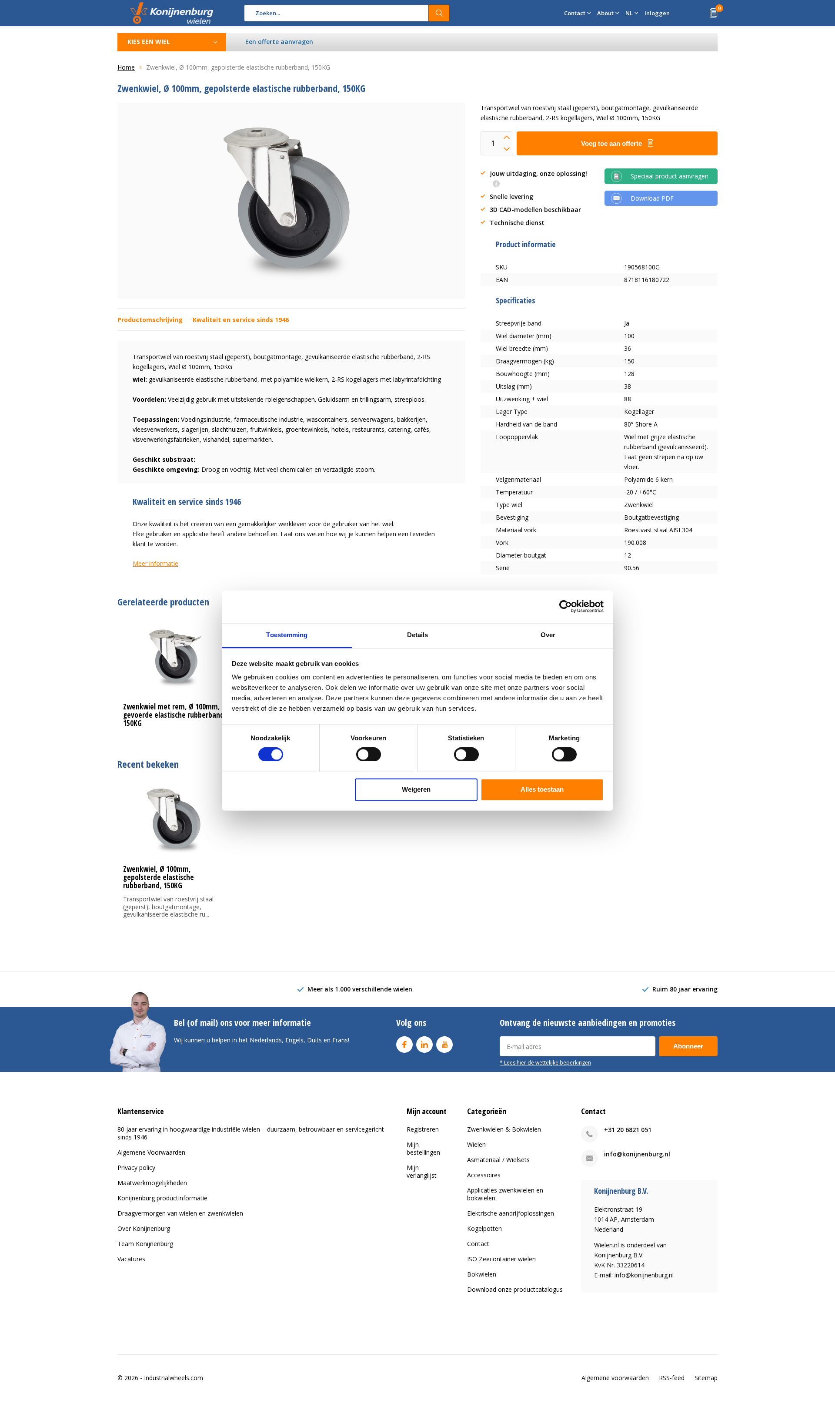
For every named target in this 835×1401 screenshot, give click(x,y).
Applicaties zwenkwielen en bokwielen (505, 1194)
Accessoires (484, 1175)
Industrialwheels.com (173, 1378)
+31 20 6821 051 (627, 1129)
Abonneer (688, 1046)
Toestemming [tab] (286, 634)
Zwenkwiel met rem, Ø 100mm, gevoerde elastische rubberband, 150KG (174, 715)
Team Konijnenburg (145, 1244)
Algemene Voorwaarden (151, 1152)
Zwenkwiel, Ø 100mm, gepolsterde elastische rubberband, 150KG (158, 877)
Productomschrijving (150, 320)
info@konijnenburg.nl (637, 1154)
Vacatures (131, 1259)
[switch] (368, 754)
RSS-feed (672, 1378)
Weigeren (416, 789)
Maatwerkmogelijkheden (152, 1183)
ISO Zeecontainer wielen (501, 1259)
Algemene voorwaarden (615, 1378)
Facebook (404, 1044)
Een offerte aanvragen (279, 41)
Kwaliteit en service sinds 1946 (241, 320)
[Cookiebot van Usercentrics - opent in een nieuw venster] (566, 606)
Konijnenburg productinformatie (162, 1198)
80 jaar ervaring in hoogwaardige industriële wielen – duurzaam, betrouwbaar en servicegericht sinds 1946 (250, 1133)
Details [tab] (417, 634)
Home (126, 67)
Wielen (476, 1144)
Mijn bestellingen (423, 1148)
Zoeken (439, 13)
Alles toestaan (542, 789)
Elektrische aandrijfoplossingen (510, 1213)
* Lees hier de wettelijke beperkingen (545, 1062)
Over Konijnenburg (143, 1228)
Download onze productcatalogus (515, 1289)
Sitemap (706, 1378)
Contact (478, 1244)
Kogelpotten (484, 1228)
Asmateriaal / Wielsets (498, 1160)
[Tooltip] (496, 184)
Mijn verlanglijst (422, 1171)
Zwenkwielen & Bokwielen (504, 1129)
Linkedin (424, 1044)
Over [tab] (548, 634)
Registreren (423, 1129)
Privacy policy (136, 1167)
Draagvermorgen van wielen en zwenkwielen (180, 1213)
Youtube (444, 1044)
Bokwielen (481, 1274)
